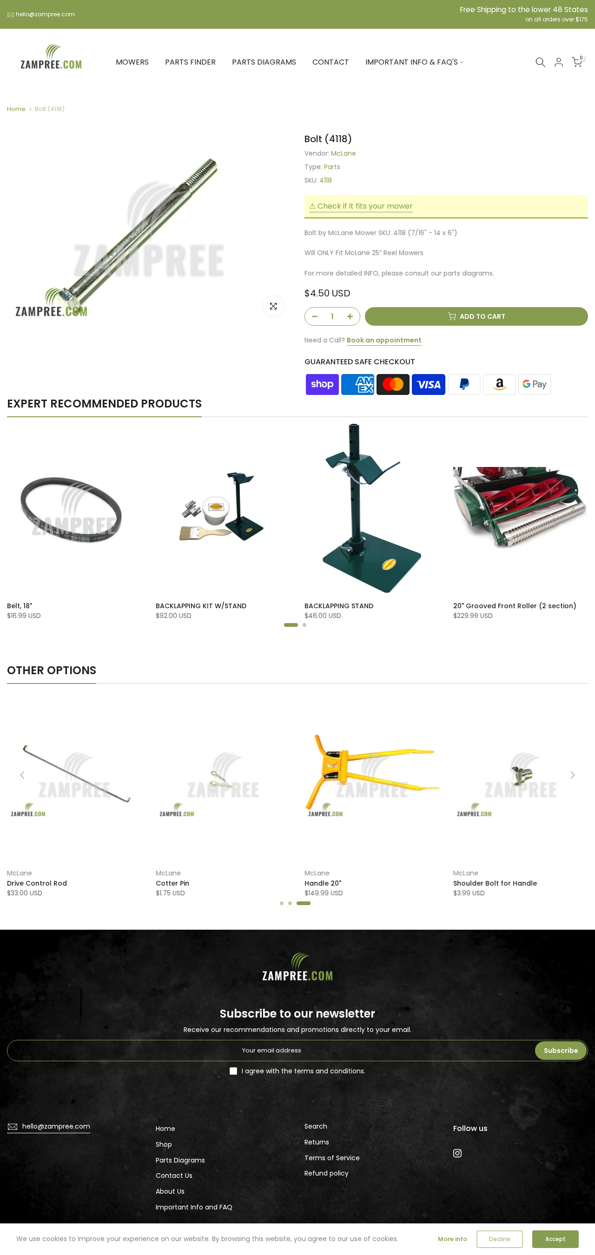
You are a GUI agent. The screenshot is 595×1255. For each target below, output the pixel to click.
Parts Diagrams (180, 1160)
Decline (499, 1239)
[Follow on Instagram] (457, 1153)
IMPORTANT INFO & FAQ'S (411, 62)
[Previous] (23, 508)
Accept (555, 1239)
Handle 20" (322, 883)
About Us (170, 1191)
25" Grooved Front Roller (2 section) (366, 606)
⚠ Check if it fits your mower (361, 206)
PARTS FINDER (190, 62)
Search (315, 1126)
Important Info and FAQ (194, 1207)
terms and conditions (329, 1071)
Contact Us (174, 1175)
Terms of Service (332, 1158)
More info (452, 1239)
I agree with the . (303, 1071)
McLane (343, 153)
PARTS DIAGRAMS (264, 62)
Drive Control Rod (37, 883)
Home (16, 109)
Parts (332, 166)
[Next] (571, 508)
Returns (316, 1142)
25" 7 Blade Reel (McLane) (497, 606)
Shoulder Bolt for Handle (495, 883)
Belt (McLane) (179, 606)
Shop (164, 1144)
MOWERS (132, 62)
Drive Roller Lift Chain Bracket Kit (62, 606)
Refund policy (326, 1173)
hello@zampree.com (45, 14)
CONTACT (330, 62)
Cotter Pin (172, 883)
